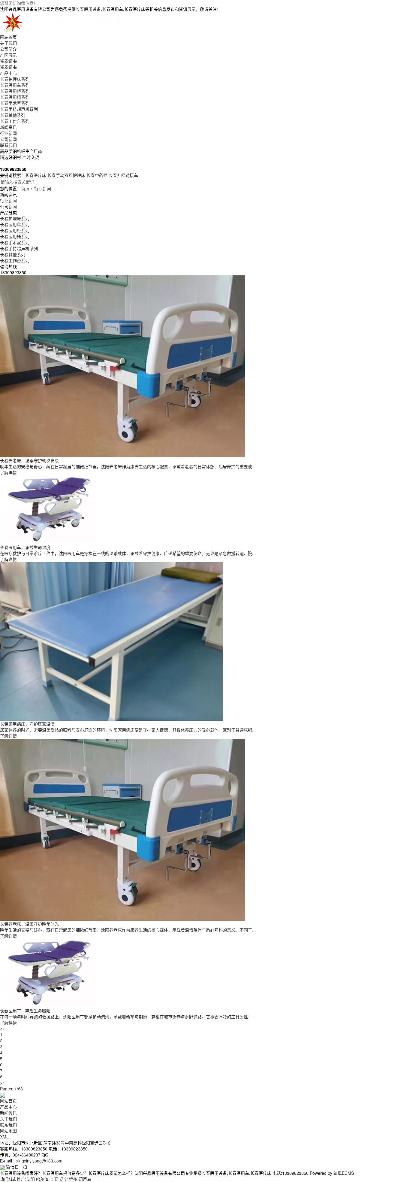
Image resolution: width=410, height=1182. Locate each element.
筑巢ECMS (343, 1173)
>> (2, 1083)
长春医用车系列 (14, 85)
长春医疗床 (35, 175)
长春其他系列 (12, 115)
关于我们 (8, 43)
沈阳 (30, 1179)
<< (2, 1029)
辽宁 (63, 1179)
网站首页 (8, 37)
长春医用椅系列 (14, 97)
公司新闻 (8, 139)
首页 (25, 188)
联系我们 (8, 145)
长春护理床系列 (14, 79)
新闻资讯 (8, 127)
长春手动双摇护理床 (66, 175)
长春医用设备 (88, 9)
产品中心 (8, 73)
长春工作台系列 (14, 121)
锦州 (73, 1179)
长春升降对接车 (123, 175)
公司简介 (8, 49)
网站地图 (8, 1131)
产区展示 (8, 55)
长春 (54, 1179)
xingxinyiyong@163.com (39, 1161)
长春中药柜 (96, 175)
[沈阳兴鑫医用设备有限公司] (74, 22)
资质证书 (8, 61)
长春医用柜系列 (14, 91)
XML (4, 1137)
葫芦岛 (85, 1179)
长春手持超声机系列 (19, 109)
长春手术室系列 (14, 103)
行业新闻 (8, 133)
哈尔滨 (42, 1179)
